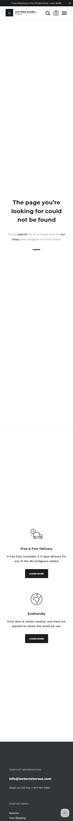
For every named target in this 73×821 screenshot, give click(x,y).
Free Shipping (17, 818)
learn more (36, 573)
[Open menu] (64, 13)
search (22, 234)
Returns (14, 813)
